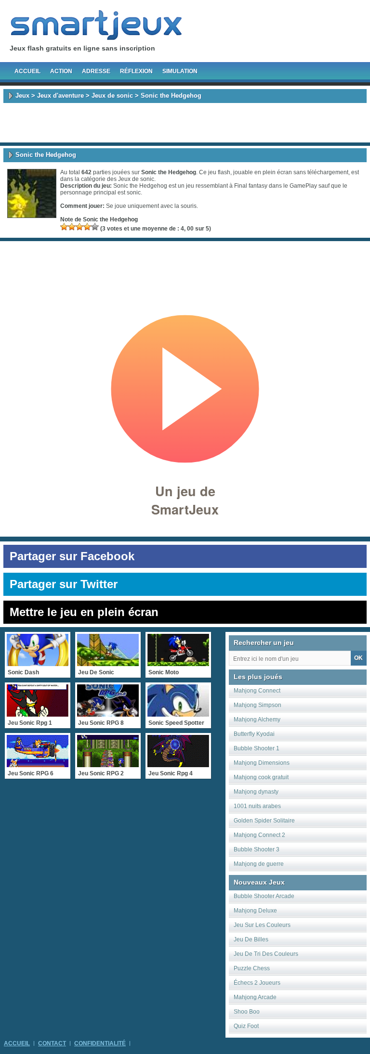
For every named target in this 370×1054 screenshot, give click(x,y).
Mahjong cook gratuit (261, 777)
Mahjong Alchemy (257, 719)
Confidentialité (100, 1043)
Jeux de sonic (112, 95)
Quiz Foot (246, 1026)
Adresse (96, 71)
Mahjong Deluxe (255, 910)
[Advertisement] (185, 122)
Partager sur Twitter (64, 584)
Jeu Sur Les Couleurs (262, 925)
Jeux (22, 95)
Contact (52, 1043)
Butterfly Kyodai (254, 734)
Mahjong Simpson (257, 705)
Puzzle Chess (252, 968)
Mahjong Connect (257, 690)
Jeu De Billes (251, 939)
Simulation (180, 71)
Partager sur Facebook (72, 556)
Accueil (27, 71)
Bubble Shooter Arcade (264, 896)
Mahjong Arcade (255, 997)
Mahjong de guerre (259, 864)
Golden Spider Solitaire (264, 820)
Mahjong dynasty (256, 791)
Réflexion (136, 71)
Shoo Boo (247, 1011)
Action (61, 71)
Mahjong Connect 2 (259, 835)
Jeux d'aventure (60, 95)
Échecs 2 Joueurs (257, 982)
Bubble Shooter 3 (256, 849)
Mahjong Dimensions (262, 762)
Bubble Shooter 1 (256, 748)
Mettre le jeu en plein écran (84, 611)
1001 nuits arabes (257, 806)
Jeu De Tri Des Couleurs (266, 954)
